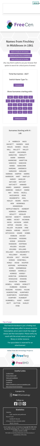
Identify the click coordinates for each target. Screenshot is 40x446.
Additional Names (20, 118)
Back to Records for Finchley (20, 59)
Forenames (18, 85)
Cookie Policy (9, 373)
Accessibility (9, 380)
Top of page (7, 322)
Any (10, 97)
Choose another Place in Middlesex (20, 55)
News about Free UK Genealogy (14, 387)
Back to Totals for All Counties (20, 52)
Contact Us (9, 382)
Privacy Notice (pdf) (11, 376)
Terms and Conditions (12, 378)
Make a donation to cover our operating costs (18, 384)
